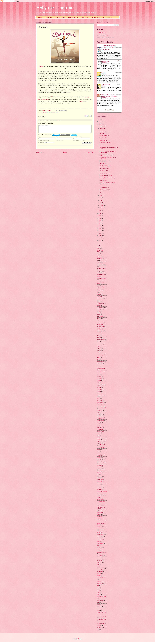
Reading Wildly (73, 17)
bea (97, 285)
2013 (100, 225)
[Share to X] (62, 110)
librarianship (100, 415)
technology (99, 581)
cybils (98, 342)
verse (98, 602)
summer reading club (101, 577)
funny (98, 374)
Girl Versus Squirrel (104, 187)
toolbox (98, 592)
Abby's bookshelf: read (109, 46)
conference (99, 328)
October (102, 131)
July (101, 195)
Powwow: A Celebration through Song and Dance (108, 158)
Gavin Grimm (104, 97)
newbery (99, 472)
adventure (99, 256)
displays (99, 350)
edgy (98, 359)
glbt (98, 382)
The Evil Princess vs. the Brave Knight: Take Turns (108, 48)
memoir (98, 439)
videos (98, 604)
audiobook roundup (101, 268)
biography (99, 290)
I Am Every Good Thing (105, 142)
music (98, 452)
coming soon (100, 324)
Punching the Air (103, 180)
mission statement (101, 447)
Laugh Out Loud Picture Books (107, 155)
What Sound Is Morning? (105, 166)
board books (99, 296)
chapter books (100, 316)
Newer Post (40, 152)
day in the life (100, 344)
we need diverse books (53, 112)
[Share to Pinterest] (66, 110)
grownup (99, 387)
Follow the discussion (90, 116)
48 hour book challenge (100, 251)
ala (97, 260)
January (102, 207)
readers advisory (100, 521)
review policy (100, 539)
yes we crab (99, 627)
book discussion (100, 303)
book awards (100, 299)
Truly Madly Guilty (105, 61)
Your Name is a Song (104, 168)
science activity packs (101, 552)
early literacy (100, 355)
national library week (101, 462)
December (102, 126)
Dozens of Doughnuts (104, 140)
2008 (100, 238)
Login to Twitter (74, 135)
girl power (99, 378)
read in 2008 (99, 518)
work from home (100, 623)
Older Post (90, 152)
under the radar (100, 600)
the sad (98, 588)
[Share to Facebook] (64, 110)
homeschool (99, 400)
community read (100, 326)
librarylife (99, 423)
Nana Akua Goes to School (106, 175)
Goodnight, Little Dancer (53, 96)
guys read (99, 391)
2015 (100, 220)
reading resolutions (101, 529)
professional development (100, 511)
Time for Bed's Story (104, 170)
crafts (98, 335)
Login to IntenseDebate (56, 135)
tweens (98, 594)
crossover (99, 337)
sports (98, 566)
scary (98, 545)
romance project (100, 543)
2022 (100, 119)
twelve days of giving (101, 596)
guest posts (99, 389)
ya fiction (99, 625)
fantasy (98, 366)
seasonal (99, 558)
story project (100, 571)
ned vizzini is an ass (101, 469)
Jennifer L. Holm (104, 50)
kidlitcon (99, 412)
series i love (99, 562)
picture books (45, 112)
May (101, 198)
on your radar (100, 479)
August (101, 193)
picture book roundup (102, 491)
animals (98, 262)
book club (99, 301)
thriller (98, 590)
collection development (100, 321)
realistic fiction (100, 537)
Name (39, 137)
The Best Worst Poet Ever (105, 189)
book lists (99, 305)
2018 (100, 213)
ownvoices (99, 487)
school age (99, 548)
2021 (100, 121)
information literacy (101, 407)
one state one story (101, 481)
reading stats (99, 532)
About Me (49, 17)
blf (97, 292)
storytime (99, 573)
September (102, 133)
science (98, 550)
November (102, 128)
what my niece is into (101, 612)
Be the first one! (58, 120)
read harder (99, 516)
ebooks (98, 357)
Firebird (81, 101)
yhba (98, 629)
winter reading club (101, 619)
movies (98, 449)
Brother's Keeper (103, 163)
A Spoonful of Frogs (105, 84)
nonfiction (99, 477)
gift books (99, 376)
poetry (98, 497)
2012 (100, 228)
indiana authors (100, 404)
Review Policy (60, 17)
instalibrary (99, 410)
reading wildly (100, 534)
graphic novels (100, 385)
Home (40, 17)
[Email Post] (56, 110)
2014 (100, 223)
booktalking (99, 309)
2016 (100, 218)
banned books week (101, 278)
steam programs (100, 569)
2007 (100, 240)
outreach (99, 485)
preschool (99, 505)
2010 (100, 233)
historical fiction (100, 396)
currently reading (101, 339)
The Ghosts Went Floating (105, 161)
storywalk (99, 575)
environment (100, 364)
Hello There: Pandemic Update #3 (107, 182)
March (101, 202)
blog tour (99, 294)
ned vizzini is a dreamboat (100, 466)
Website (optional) (77, 137)
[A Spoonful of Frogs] (99, 88)
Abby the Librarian (54, 7)
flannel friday (100, 371)
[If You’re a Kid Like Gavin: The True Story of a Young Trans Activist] (99, 96)
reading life (99, 526)
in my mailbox (100, 402)
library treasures (100, 420)
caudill (98, 314)
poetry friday (100, 499)
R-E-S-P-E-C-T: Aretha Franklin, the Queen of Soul (108, 151)
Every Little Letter (104, 138)
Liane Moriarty (104, 62)
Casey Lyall (104, 85)
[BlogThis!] (61, 110)
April (101, 200)
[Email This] (59, 110)
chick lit (99, 318)
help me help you (100, 393)
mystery (99, 457)
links (98, 425)
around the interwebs (101, 265)
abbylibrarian (107, 35)
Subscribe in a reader (102, 32)
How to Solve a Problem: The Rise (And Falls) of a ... (109, 148)
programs (99, 514)
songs (98, 564)
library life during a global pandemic (101, 417)
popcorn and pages (101, 501)
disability (99, 348)
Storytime (85, 17)
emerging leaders (101, 361)
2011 (100, 230)
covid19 (99, 333)
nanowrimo (99, 459)
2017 (100, 215)
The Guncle (103, 73)
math (98, 435)
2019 (100, 211)
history (98, 398)
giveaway (99, 380)
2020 (100, 124)
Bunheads (41, 66)
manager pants (100, 429)
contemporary (100, 331)
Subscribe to (41, 142)
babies (98, 276)
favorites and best (101, 368)
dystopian (99, 353)
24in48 (98, 248)
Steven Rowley (104, 74)
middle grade (100, 441)
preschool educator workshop (101, 508)
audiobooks (99, 272)
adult (98, 254)
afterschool (99, 258)
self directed (99, 560)
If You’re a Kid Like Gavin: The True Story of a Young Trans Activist (109, 95)
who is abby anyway (101, 616)
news (98, 474)
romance (99, 541)
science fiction (100, 555)
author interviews (101, 274)
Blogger (80, 639)
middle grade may (101, 444)
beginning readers (101, 288)
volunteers (99, 607)
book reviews (100, 307)
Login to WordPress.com (65, 135)
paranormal (99, 489)
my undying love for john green (101, 454)
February (102, 205)
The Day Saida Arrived (105, 173)
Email (57, 137)
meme (98, 437)
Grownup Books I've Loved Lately (107, 178)
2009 (100, 235)
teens (98, 585)
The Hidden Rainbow (104, 135)
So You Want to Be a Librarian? (102, 17)
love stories (99, 427)
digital (98, 346)
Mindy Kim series (104, 185)
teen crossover (100, 583)
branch (98, 312)
